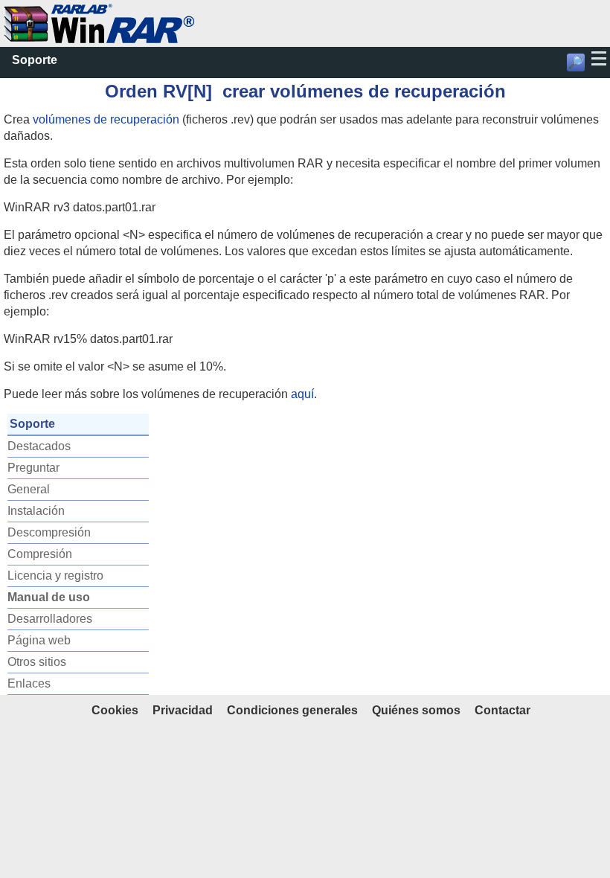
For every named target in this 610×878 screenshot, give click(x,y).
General (28, 489)
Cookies (115, 710)
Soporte (34, 60)
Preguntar (33, 467)
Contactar (502, 710)
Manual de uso (48, 597)
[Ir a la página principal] (99, 11)
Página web (39, 640)
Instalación (36, 510)
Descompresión (49, 532)
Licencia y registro (55, 575)
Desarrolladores (49, 618)
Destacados (39, 446)
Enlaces (29, 683)
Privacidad (182, 710)
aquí (302, 394)
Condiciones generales (292, 710)
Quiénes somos (416, 710)
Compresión (39, 554)
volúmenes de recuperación (106, 119)
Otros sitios (36, 662)
